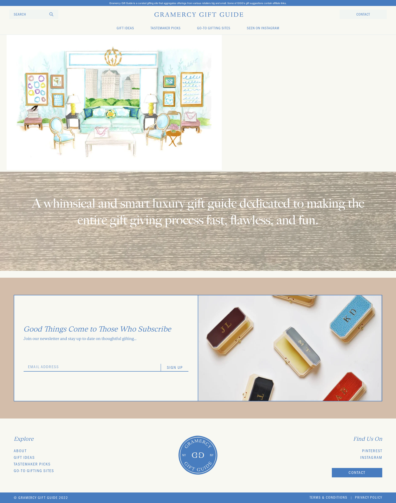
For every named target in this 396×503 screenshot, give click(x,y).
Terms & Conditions (329, 498)
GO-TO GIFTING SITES (213, 28)
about (20, 451)
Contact (357, 473)
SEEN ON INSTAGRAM (263, 28)
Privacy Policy (368, 498)
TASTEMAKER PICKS (166, 28)
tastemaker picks (32, 465)
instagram (371, 458)
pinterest (372, 451)
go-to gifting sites (34, 471)
